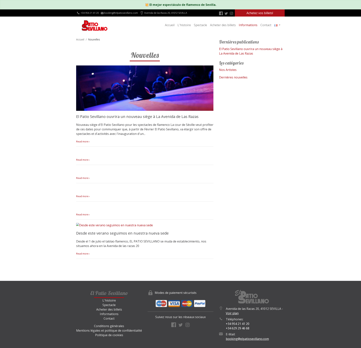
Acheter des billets (223, 25)
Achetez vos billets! (259, 13)
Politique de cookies (109, 335)
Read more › (83, 141)
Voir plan (232, 313)
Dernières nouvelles (233, 77)
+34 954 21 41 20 (90, 12)
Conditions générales (109, 326)
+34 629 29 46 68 (237, 328)
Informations (248, 25)
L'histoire (184, 25)
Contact (265, 25)
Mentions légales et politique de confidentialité (109, 330)
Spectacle (200, 25)
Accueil (169, 25)
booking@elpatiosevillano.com (247, 339)
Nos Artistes (228, 70)
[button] (277, 25)
